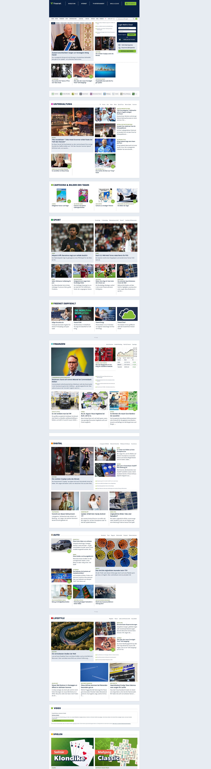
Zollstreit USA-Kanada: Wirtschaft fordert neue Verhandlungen (105, 377)
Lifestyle (59, 618)
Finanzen (59, 343)
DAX (119, 362)
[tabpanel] (72, 40)
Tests (108, 535)
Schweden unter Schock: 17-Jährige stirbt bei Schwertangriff (104, 29)
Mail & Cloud (114, 3)
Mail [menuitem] (97, 18)
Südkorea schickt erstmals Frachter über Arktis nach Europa (106, 384)
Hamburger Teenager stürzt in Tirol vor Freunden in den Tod (106, 33)
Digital (57, 443)
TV (100, 104)
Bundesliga (97, 220)
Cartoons (135, 104)
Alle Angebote (131, 3)
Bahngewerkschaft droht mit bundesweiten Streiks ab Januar (105, 380)
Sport (57, 219)
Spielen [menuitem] (93, 18)
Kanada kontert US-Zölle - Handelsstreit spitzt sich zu (106, 387)
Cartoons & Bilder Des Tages (71, 184)
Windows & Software (125, 443)
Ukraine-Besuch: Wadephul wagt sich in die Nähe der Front (106, 23)
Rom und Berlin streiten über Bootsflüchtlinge (105, 26)
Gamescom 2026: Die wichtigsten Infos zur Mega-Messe (106, 483)
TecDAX (120, 367)
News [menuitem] (52, 18)
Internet (84, 3)
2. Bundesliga (105, 220)
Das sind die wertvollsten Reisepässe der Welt (104, 659)
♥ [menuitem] (105, 19)
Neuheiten (103, 535)
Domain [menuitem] (102, 18)
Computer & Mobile (104, 443)
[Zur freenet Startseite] (56, 3)
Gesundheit (134, 618)
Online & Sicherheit (114, 443)
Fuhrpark (125, 535)
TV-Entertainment (98, 3)
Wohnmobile (119, 535)
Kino (108, 104)
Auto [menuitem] (67, 18)
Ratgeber (111, 618)
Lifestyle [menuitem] (81, 18)
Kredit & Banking (118, 344)
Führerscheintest (133, 535)
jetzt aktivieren (57, 720)
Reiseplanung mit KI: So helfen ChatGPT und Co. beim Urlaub (107, 481)
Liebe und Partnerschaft (124, 618)
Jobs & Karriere (109, 344)
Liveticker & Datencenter (131, 220)
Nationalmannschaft (114, 220)
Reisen (116, 618)
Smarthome (134, 443)
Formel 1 (122, 220)
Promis (103, 104)
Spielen (57, 734)
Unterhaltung (62, 104)
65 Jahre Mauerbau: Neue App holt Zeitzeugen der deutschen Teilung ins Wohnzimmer (112, 488)
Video (111, 104)
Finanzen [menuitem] (62, 18)
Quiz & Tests (121, 104)
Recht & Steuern (127, 344)
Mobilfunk (71, 3)
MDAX (119, 364)
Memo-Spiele (128, 104)
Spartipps (134, 344)
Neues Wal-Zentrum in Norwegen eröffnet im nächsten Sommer (108, 654)
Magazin (113, 535)
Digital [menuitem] (87, 18)
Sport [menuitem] (56, 18)
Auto (56, 534)
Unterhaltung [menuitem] (73, 18)
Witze (115, 104)
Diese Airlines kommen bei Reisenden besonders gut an (106, 657)
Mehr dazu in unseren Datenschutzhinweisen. (122, 723)
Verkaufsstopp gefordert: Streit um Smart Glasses (105, 485)
